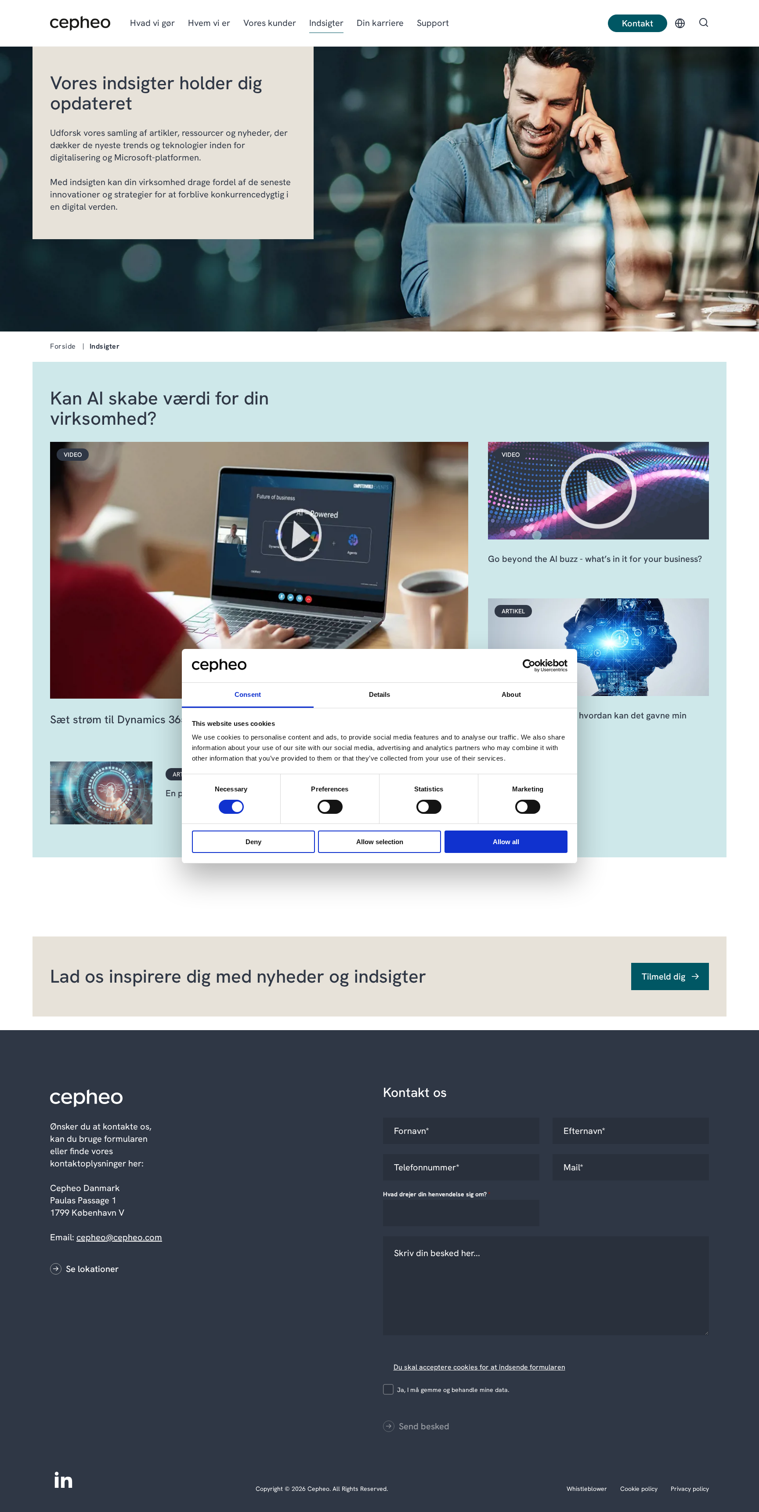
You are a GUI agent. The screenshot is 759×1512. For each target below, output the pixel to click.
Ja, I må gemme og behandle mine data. (453, 1390)
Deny (253, 841)
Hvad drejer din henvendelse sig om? (437, 1194)
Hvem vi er (209, 23)
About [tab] (511, 694)
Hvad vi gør (152, 23)
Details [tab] (379, 694)
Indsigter (326, 23)
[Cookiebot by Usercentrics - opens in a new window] (529, 665)
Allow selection (379, 841)
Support (433, 23)
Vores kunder (269, 23)
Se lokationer (92, 1269)
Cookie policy (639, 1489)
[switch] (323, 805)
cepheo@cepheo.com (119, 1237)
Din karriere (380, 23)
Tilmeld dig (663, 976)
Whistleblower (587, 1489)
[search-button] (703, 23)
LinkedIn (63, 1479)
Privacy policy (690, 1489)
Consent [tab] (248, 694)
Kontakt (637, 23)
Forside (63, 346)
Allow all (506, 841)
